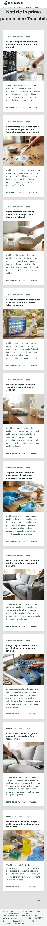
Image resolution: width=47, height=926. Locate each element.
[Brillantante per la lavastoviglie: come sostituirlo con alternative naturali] (23, 66)
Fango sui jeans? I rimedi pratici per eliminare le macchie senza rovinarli (21, 648)
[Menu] (43, 4)
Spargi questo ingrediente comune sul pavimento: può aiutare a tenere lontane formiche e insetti (23, 129)
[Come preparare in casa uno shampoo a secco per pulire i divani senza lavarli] (23, 236)
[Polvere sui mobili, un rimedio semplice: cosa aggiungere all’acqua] (23, 409)
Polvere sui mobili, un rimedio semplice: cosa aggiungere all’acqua (20, 387)
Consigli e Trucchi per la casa (18, 37)
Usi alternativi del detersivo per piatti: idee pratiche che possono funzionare (22, 824)
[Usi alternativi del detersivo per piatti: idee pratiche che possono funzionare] (23, 845)
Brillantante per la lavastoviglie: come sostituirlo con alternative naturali (22, 44)
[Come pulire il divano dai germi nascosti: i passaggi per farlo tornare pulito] (23, 757)
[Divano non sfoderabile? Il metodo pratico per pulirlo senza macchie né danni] (23, 584)
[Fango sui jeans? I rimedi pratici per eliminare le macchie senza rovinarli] (23, 669)
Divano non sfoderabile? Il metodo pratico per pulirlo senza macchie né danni (23, 563)
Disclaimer (7, 923)
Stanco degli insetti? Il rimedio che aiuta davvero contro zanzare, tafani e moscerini (23, 302)
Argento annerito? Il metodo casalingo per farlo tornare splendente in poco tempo (20, 475)
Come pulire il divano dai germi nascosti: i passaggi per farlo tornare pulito (21, 736)
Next (38, 900)
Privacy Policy (18, 923)
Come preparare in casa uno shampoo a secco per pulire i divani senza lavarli (20, 214)
